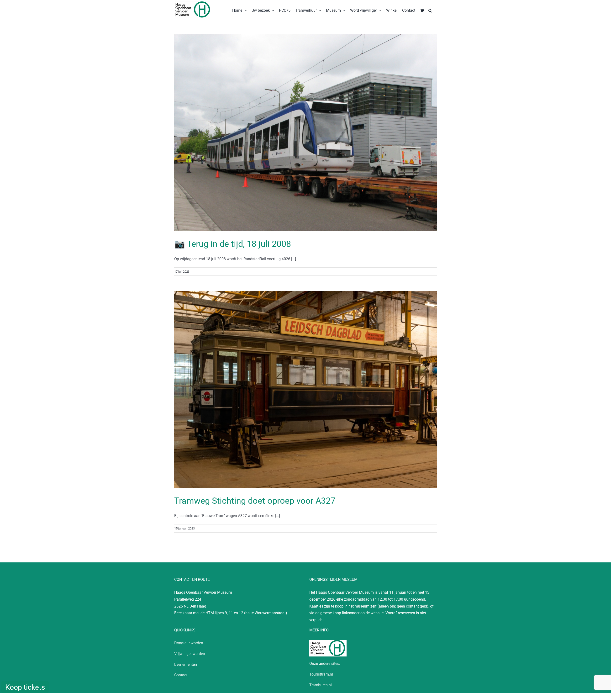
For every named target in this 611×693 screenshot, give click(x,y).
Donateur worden (188, 643)
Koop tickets (25, 687)
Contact (180, 675)
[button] (430, 10)
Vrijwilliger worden (189, 653)
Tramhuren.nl (320, 685)
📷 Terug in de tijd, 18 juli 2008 (232, 244)
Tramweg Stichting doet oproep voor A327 (254, 501)
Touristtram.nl (321, 674)
